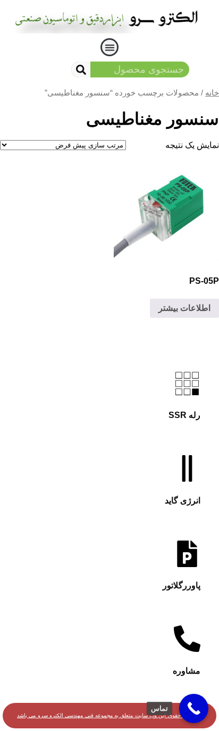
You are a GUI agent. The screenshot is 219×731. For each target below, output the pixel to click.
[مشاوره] (187, 638)
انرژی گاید (182, 500)
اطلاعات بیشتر (184, 307)
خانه (212, 93)
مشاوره (186, 670)
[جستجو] (80, 69)
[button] (109, 47)
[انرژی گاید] (187, 468)
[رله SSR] (187, 383)
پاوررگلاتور (181, 585)
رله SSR (184, 415)
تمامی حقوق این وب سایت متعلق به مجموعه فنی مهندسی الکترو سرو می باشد (106, 715)
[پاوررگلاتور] (187, 554)
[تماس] (193, 708)
